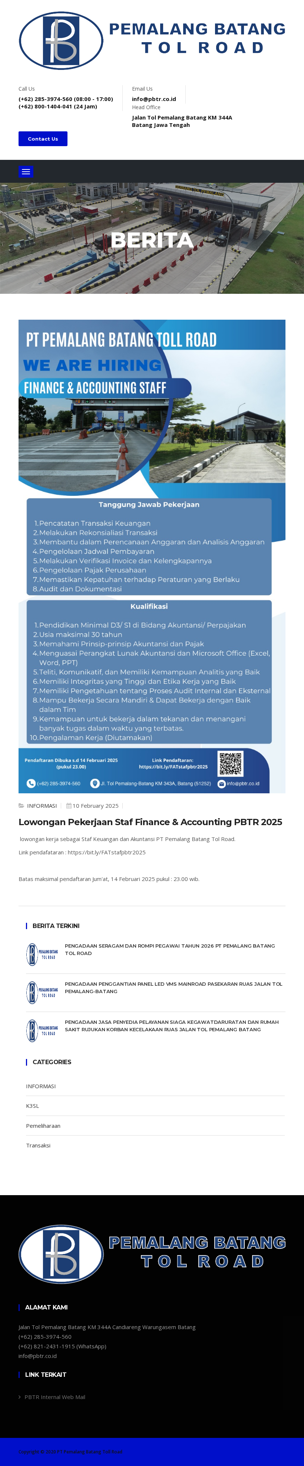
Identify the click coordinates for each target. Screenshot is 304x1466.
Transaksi (38, 1145)
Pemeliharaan (43, 1125)
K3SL (32, 1105)
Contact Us (43, 139)
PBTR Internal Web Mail (54, 1397)
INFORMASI (41, 805)
